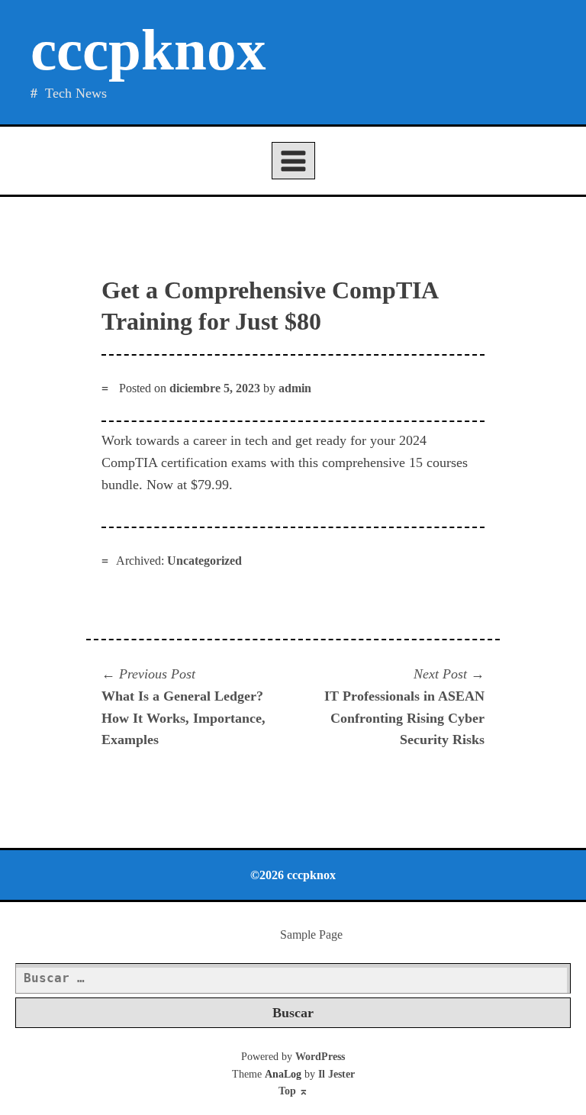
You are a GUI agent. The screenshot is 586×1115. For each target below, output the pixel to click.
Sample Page (311, 934)
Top (293, 1091)
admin (295, 388)
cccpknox (148, 50)
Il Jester (336, 1074)
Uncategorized (204, 560)
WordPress (320, 1056)
